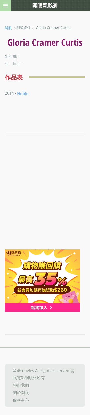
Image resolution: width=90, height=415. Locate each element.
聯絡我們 (21, 385)
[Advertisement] (45, 202)
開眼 (8, 27)
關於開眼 (21, 392)
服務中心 (21, 400)
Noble (22, 93)
